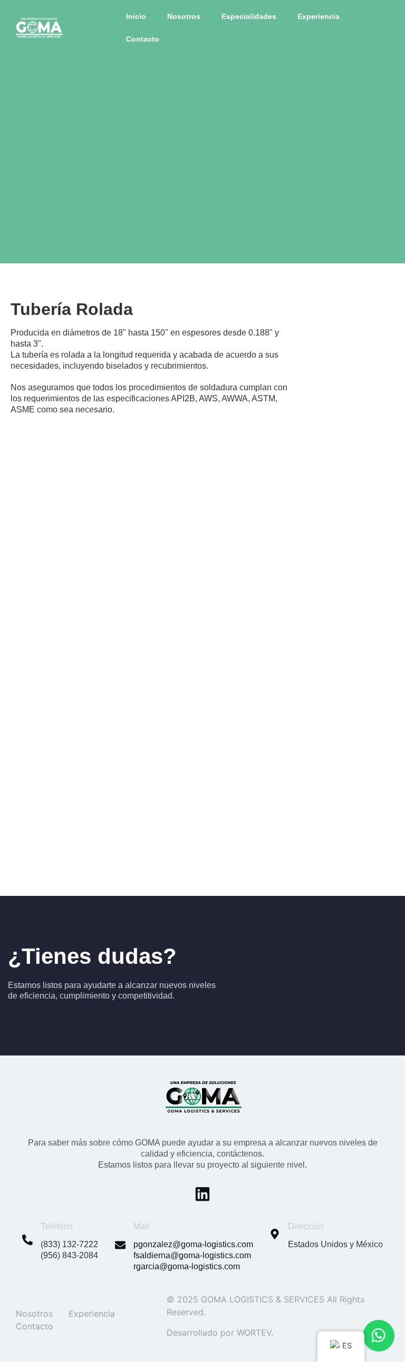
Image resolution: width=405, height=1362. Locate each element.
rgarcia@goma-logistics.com (186, 1266)
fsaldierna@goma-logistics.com (192, 1255)
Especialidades (248, 16)
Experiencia (318, 16)
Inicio (136, 16)
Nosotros (183, 16)
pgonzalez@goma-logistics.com (193, 1244)
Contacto (142, 39)
